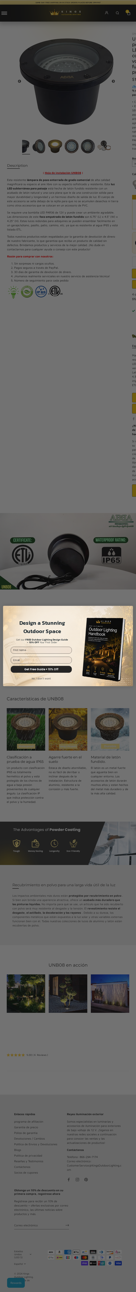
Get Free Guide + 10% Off (41, 669)
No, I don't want (41, 678)
